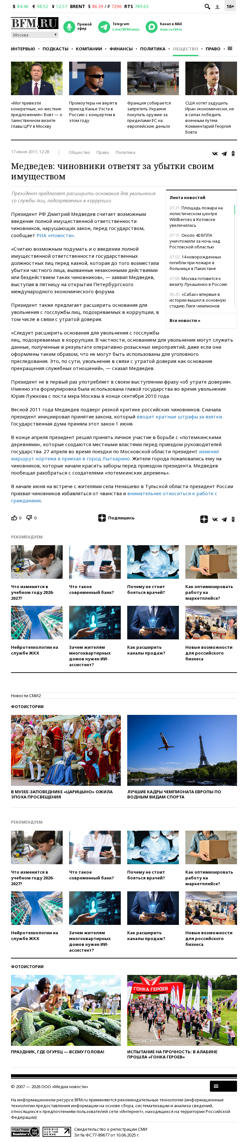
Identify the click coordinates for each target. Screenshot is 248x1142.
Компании (89, 49)
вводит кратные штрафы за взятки (179, 416)
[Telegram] (224, 153)
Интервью (23, 49)
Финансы (121, 49)
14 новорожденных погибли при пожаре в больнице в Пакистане (195, 262)
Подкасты (55, 49)
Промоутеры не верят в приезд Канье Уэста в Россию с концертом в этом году (93, 111)
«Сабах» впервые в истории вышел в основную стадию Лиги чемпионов (198, 300)
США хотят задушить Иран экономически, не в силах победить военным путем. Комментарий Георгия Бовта (209, 117)
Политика (152, 49)
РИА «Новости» (55, 235)
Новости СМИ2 (26, 695)
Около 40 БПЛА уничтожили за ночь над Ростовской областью (195, 241)
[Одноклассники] (233, 153)
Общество (185, 49)
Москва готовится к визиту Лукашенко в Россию (198, 281)
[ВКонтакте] (215, 153)
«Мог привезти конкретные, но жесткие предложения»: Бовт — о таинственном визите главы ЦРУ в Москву (36, 114)
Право (213, 49)
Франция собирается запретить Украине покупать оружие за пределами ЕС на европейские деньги (149, 114)
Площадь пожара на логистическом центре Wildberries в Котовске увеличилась (196, 216)
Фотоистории (27, 706)
